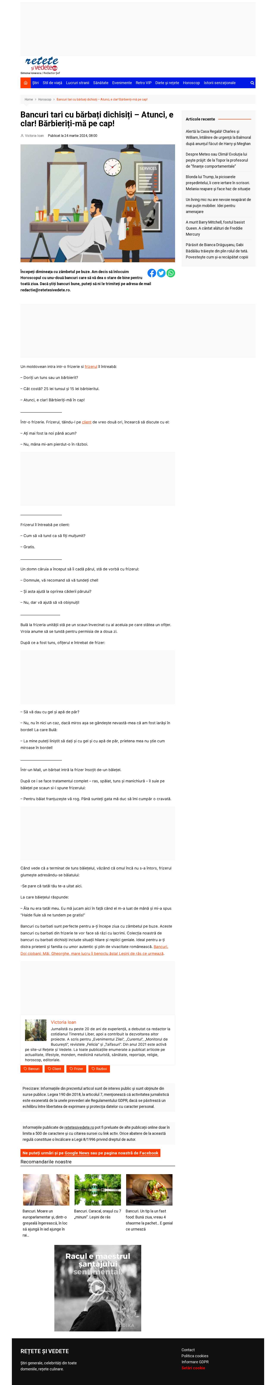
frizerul (91, 366)
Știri (35, 83)
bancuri (33, 1069)
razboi (101, 1069)
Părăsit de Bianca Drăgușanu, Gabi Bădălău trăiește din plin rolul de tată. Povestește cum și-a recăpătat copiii (217, 251)
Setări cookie (193, 1368)
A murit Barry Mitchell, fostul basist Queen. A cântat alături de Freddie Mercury (215, 228)
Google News (77, 1152)
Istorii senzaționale (220, 83)
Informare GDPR (195, 1362)
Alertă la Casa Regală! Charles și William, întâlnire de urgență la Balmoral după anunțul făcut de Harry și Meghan (218, 137)
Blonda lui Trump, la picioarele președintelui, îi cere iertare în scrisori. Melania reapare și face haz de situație (218, 183)
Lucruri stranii (77, 83)
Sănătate (100, 83)
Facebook (149, 1152)
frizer (78, 1069)
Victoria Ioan (34, 136)
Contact (188, 1350)
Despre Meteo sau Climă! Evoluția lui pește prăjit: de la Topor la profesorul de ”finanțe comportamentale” (217, 160)
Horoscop (191, 83)
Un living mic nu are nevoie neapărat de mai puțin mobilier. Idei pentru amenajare (218, 206)
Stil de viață (52, 83)
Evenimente (122, 83)
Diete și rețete (167, 83)
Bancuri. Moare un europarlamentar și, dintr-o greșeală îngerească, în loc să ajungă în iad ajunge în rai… (45, 1223)
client (86, 422)
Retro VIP (144, 83)
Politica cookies (195, 1356)
